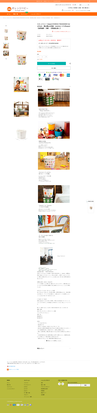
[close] (89, 1)
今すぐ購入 (53, 68)
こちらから (59, 340)
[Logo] (17, 9)
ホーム (4, 17)
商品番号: (39, 36)
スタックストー (49, 34)
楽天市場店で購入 (12, 366)
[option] (21, 34)
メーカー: (39, 34)
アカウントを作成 (86, 10)
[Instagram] (62, 384)
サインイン (78, 10)
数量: (38, 54)
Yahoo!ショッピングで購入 (14, 369)
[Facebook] (59, 384)
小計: (38, 59)
